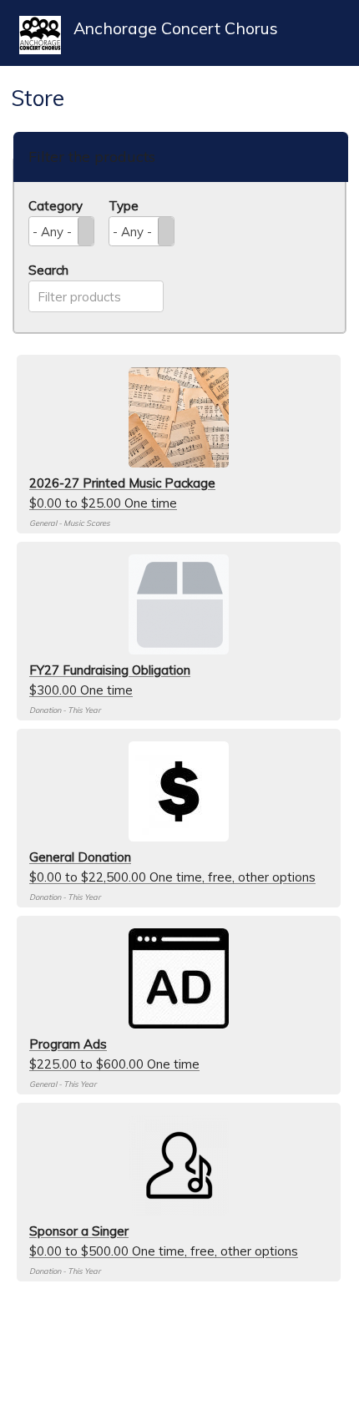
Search (48, 270)
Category (55, 206)
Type (124, 206)
